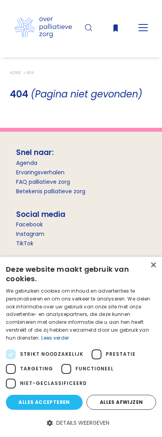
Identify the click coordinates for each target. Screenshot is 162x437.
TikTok (24, 243)
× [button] (153, 265)
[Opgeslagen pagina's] (115, 29)
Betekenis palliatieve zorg (50, 191)
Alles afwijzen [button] (121, 402)
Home (16, 73)
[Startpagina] (43, 36)
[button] (81, 423)
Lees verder (55, 337)
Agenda (26, 163)
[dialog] (81, 347)
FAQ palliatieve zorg (43, 182)
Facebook (29, 224)
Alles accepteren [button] (44, 402)
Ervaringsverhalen (40, 172)
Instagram (30, 234)
